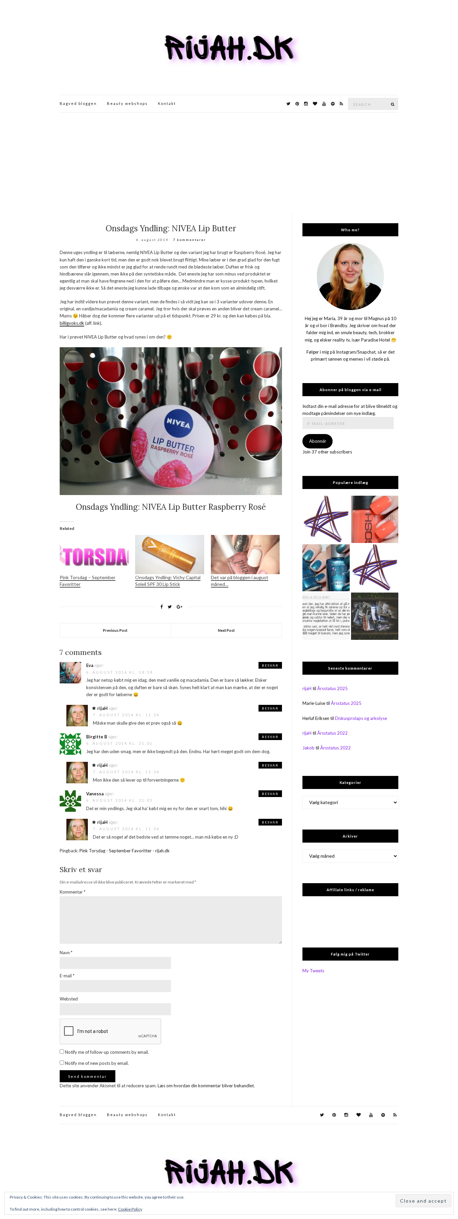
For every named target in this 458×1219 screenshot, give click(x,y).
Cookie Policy (130, 1209)
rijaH (102, 708)
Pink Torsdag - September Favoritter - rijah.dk (124, 850)
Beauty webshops (127, 103)
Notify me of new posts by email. (97, 1063)
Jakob (308, 747)
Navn (66, 952)
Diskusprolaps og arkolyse (361, 718)
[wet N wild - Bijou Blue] (326, 568)
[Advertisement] (229, 163)
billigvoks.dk (72, 323)
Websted (69, 998)
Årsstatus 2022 (332, 733)
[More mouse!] (326, 519)
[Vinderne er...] (326, 616)
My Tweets (313, 970)
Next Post (226, 630)
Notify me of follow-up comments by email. (107, 1052)
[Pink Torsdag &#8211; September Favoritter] (94, 554)
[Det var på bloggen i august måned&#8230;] (245, 554)
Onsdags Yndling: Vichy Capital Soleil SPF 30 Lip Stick (168, 580)
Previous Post (115, 630)
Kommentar (72, 892)
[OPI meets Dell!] (374, 568)
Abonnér (317, 441)
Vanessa (95, 793)
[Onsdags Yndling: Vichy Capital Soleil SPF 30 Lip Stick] (169, 554)
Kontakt (167, 103)
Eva (89, 665)
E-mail (67, 975)
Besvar (270, 665)
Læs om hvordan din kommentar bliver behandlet (206, 1085)
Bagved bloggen (78, 103)
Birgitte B (96, 736)
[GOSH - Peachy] (374, 519)
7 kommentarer (189, 240)
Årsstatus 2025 (332, 688)
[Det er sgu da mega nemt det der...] (374, 616)
